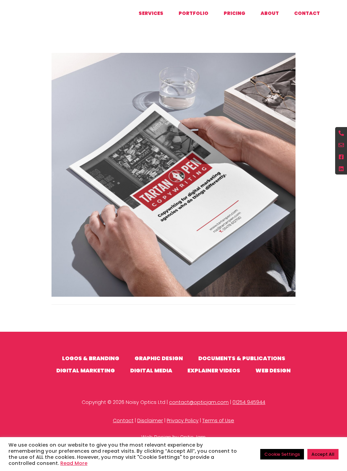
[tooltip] (341, 133)
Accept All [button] (322, 454)
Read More (73, 463)
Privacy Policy (183, 420)
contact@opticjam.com (199, 402)
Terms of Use (218, 420)
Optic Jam (35, 12)
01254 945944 (248, 402)
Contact (123, 420)
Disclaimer (150, 420)
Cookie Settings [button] (282, 454)
